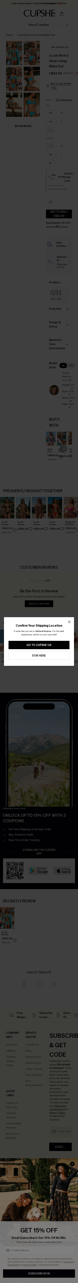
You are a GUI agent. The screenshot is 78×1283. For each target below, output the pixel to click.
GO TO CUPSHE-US (39, 645)
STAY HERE (39, 656)
